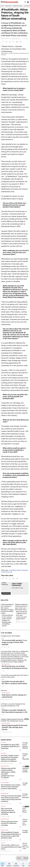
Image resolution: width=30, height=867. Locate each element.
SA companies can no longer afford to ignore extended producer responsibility (10, 786)
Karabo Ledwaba (5, 699)
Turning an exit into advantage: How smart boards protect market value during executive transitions (11, 798)
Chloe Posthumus (5, 851)
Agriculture (8, 5)
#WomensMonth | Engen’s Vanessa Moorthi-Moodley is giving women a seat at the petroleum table (10, 835)
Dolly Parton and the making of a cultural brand (14, 696)
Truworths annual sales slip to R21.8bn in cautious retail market (14, 682)
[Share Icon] (20, 750)
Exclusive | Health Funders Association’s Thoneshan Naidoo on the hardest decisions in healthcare (10, 758)
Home (2, 5)
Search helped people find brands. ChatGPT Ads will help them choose (15, 727)
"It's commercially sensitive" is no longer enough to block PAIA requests (14, 642)
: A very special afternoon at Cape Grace (11, 847)
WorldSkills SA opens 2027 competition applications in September (10, 746)
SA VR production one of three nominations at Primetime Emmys (14, 667)
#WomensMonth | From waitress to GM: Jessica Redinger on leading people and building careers (7, 620)
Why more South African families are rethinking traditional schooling (8, 811)
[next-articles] (28, 606)
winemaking (12, 570)
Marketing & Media (17, 5)
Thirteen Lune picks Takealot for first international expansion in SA (14, 711)
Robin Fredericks (16, 38)
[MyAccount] (28, 2)
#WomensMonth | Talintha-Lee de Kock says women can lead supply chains (21, 615)
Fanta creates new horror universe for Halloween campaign (9, 823)
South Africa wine (6, 572)
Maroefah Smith (4, 840)
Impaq (2, 816)
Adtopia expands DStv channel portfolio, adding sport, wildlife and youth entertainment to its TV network (8, 772)
